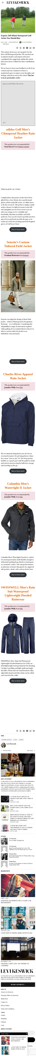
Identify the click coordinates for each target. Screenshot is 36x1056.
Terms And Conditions (7, 1009)
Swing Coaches (23, 147)
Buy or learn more (18, 229)
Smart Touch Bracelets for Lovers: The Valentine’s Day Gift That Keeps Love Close (20, 848)
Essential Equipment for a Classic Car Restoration (16, 901)
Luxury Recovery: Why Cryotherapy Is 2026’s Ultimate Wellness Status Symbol (21, 827)
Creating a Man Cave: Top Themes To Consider (15, 964)
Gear (10, 42)
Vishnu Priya (12, 861)
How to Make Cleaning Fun (16, 840)
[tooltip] (17, 48)
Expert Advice (7, 739)
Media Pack (4, 999)
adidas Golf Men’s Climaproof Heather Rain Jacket (18, 133)
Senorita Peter (13, 854)
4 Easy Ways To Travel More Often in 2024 (16, 933)
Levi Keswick (28, 42)
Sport (21, 739)
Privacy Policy (5, 1005)
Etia (21, 387)
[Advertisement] (18, 103)
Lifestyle (15, 42)
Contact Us (4, 1002)
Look (2, 1025)
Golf (15, 739)
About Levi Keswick (7, 992)
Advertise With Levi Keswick (9, 995)
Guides (3, 1015)
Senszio (26, 255)
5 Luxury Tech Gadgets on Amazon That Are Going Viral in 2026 (21, 798)
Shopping (4, 1018)
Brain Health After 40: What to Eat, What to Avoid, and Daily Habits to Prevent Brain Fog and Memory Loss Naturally (22, 817)
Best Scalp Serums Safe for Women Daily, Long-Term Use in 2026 (21, 807)
